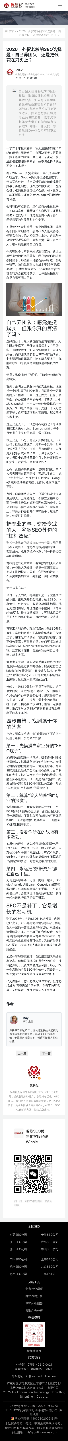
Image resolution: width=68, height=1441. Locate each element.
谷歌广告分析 (34, 1310)
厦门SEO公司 (18, 1242)
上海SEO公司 (49, 1259)
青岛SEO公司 (49, 1242)
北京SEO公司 (49, 1266)
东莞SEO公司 (18, 1234)
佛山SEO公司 (18, 1249)
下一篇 (46, 1053)
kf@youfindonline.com (41, 1376)
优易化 (19, 70)
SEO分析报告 (34, 1303)
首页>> (13, 31)
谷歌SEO (15, 363)
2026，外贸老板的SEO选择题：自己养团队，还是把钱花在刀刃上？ (40, 33)
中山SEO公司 (49, 1249)
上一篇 (22, 1053)
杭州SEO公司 (18, 1266)
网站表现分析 (34, 1296)
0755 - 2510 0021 (40, 1364)
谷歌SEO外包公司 (38, 543)
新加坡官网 (34, 1351)
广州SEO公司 (18, 1259)
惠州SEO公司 (18, 1274)
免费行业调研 (34, 1289)
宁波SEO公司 (49, 1234)
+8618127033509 (41, 1369)
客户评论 (49, 1274)
